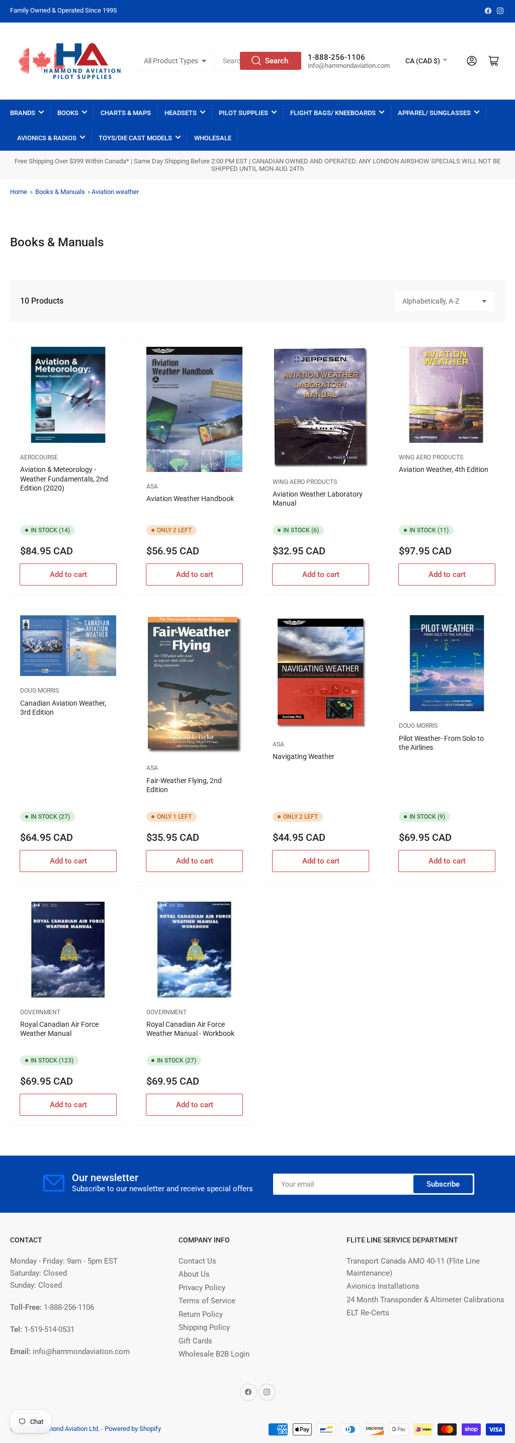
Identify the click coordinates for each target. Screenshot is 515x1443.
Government (40, 1012)
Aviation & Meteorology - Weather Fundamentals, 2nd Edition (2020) (64, 478)
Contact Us (197, 1261)
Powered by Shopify (133, 1428)
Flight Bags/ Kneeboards (333, 113)
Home (18, 192)
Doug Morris (39, 690)
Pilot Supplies (243, 113)
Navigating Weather (303, 756)
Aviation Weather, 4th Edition (443, 469)
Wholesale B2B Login (214, 1354)
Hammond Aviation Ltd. (67, 1428)
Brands (22, 113)
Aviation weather (115, 192)
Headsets (180, 113)
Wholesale (212, 138)
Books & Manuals (60, 192)
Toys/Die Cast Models (135, 138)
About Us (194, 1274)
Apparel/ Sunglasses (434, 113)
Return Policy (201, 1314)
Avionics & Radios (46, 138)
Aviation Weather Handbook (190, 499)
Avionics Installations (383, 1286)
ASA (152, 486)
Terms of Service (207, 1300)
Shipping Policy (204, 1327)
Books (67, 113)
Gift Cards (195, 1340)
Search (276, 60)
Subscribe (443, 1184)
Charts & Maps (126, 113)
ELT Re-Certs (368, 1312)
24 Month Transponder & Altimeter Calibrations (425, 1299)
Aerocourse (39, 457)
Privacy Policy (202, 1287)
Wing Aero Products (305, 482)
